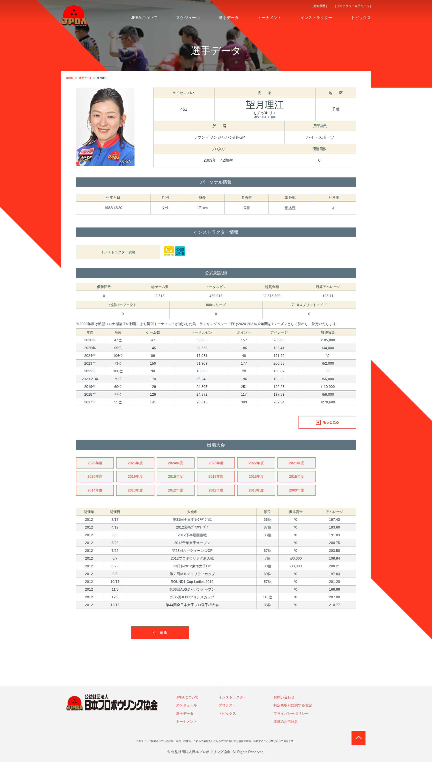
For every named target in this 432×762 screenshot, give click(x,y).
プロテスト (227, 705)
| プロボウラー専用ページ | (353, 6)
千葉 (336, 109)
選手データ (185, 713)
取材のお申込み (286, 721)
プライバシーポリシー (291, 713)
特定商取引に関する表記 (293, 705)
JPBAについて (187, 697)
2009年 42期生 (218, 160)
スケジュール (186, 705)
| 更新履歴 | (319, 6)
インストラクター (232, 697)
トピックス (227, 713)
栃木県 (290, 208)
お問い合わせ (284, 697)
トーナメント (186, 721)
